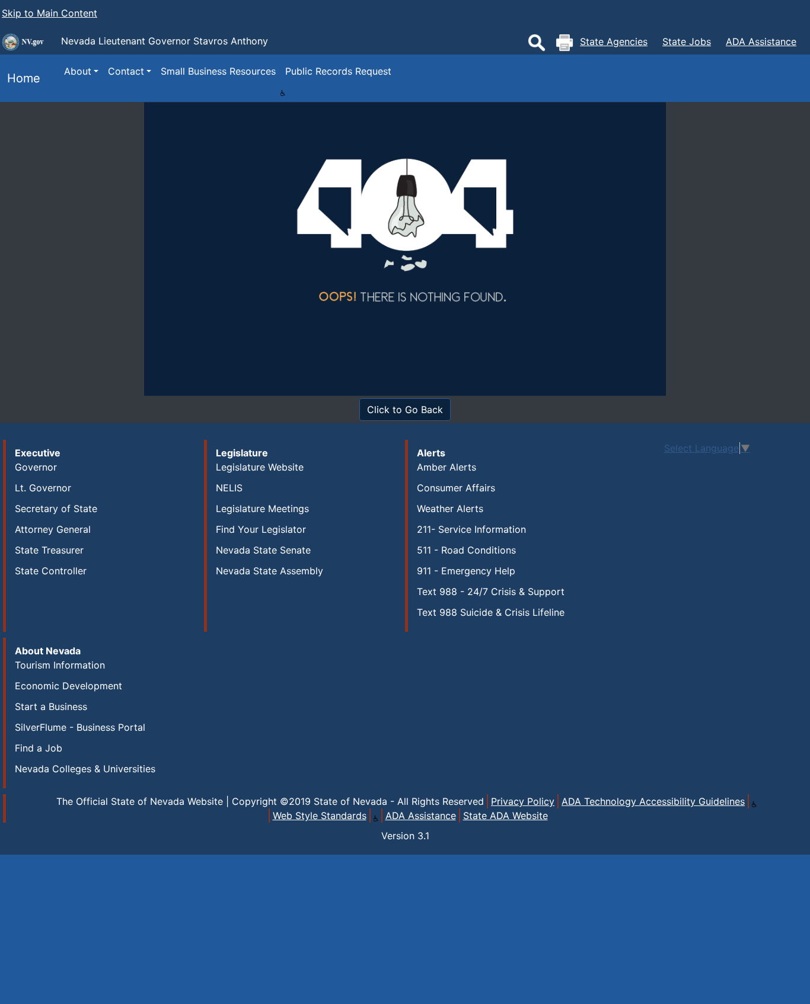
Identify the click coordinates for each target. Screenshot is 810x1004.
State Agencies (614, 41)
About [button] (77, 71)
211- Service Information (471, 529)
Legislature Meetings (262, 508)
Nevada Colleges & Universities (85, 769)
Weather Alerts (450, 508)
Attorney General (53, 529)
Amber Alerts (446, 467)
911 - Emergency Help (466, 571)
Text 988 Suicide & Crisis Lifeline (491, 612)
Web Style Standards (319, 815)
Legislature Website (260, 467)
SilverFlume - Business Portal (80, 727)
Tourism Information (60, 665)
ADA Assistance (761, 41)
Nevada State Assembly (269, 571)
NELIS (229, 488)
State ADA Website (505, 815)
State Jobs (686, 41)
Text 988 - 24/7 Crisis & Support (491, 591)
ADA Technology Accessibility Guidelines (653, 801)
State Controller (51, 571)
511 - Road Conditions (466, 550)
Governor (36, 467)
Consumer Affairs (456, 488)
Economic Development (68, 686)
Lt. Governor (43, 488)
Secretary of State (56, 508)
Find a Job (38, 748)
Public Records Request (338, 71)
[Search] (536, 42)
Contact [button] (126, 71)
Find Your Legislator (261, 529)
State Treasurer (49, 550)
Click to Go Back (405, 409)
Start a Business (51, 706)
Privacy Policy (522, 801)
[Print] (564, 42)
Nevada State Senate (263, 550)
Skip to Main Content (49, 13)
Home (20, 78)
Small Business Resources (218, 71)
